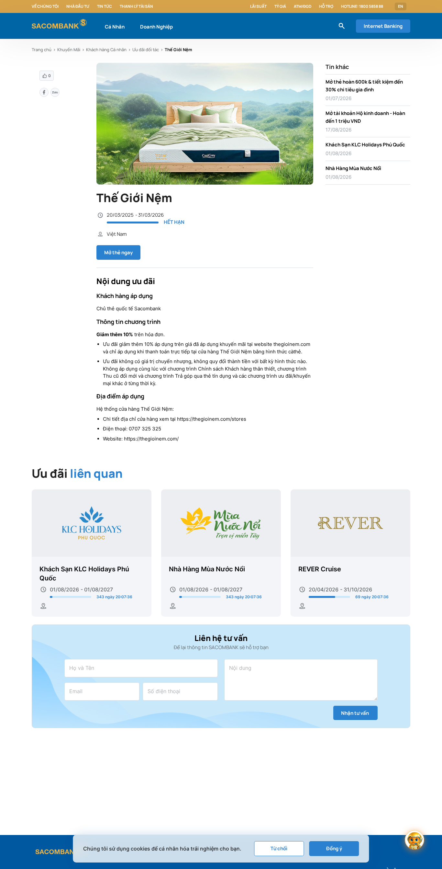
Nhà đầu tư (77, 6)
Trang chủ (41, 49)
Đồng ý (334, 848)
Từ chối (279, 848)
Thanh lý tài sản (136, 6)
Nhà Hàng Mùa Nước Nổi (353, 168)
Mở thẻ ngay (118, 252)
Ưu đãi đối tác (145, 49)
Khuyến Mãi (68, 49)
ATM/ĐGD (302, 6)
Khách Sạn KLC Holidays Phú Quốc (365, 144)
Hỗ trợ (326, 6)
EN (400, 6)
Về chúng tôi (45, 6)
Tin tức (104, 6)
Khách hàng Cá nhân (106, 49)
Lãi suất (258, 6)
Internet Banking (383, 26)
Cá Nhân (115, 26)
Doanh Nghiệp (156, 26)
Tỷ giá (280, 6)
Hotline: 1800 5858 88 (362, 6)
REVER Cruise (319, 569)
